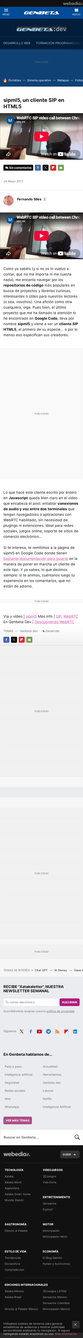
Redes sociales (15, 1090)
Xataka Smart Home (18, 1194)
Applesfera (12, 1188)
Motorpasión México (56, 1309)
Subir (67, 1154)
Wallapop (63, 80)
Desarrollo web (16, 43)
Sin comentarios (20, 167)
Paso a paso (13, 1066)
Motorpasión (51, 1230)
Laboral (48, 1090)
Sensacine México (55, 1297)
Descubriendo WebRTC (54, 622)
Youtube (39, 1030)
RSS (57, 1030)
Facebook (38, 168)
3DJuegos (49, 1176)
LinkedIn (75, 1030)
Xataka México (14, 1291)
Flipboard (53, 168)
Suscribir (69, 1002)
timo (8, 1098)
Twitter (46, 168)
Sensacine (49, 1203)
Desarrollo (52, 631)
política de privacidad (60, 1011)
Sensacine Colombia (56, 1303)
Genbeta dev (41, 28)
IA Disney (61, 970)
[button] (31, 199)
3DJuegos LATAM (54, 1291)
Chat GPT (41, 970)
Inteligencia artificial (18, 1074)
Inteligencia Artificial (57, 1107)
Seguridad (12, 1082)
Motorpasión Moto (55, 1236)
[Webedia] (73, 3)
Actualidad (50, 1066)
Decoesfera (12, 1263)
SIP (58, 616)
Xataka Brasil (13, 1297)
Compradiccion (14, 1269)
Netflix (47, 1098)
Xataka (9, 1176)
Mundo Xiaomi (14, 1200)
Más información (66, 1333)
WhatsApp (12, 1107)
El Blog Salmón (52, 1257)
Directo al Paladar (16, 1230)
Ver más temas (18, 1120)
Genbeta (41, 13)
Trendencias (13, 1257)
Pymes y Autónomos (56, 1263)
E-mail (61, 168)
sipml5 (31, 616)
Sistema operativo (39, 80)
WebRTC (70, 616)
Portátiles (15, 80)
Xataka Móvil (13, 1182)
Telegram (48, 1030)
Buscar (77, 1137)
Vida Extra (49, 1182)
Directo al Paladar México (21, 1309)
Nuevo (76, 14)
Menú (6, 14)
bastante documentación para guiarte (35, 559)
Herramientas (52, 1074)
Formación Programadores (59, 43)
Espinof (48, 1209)
